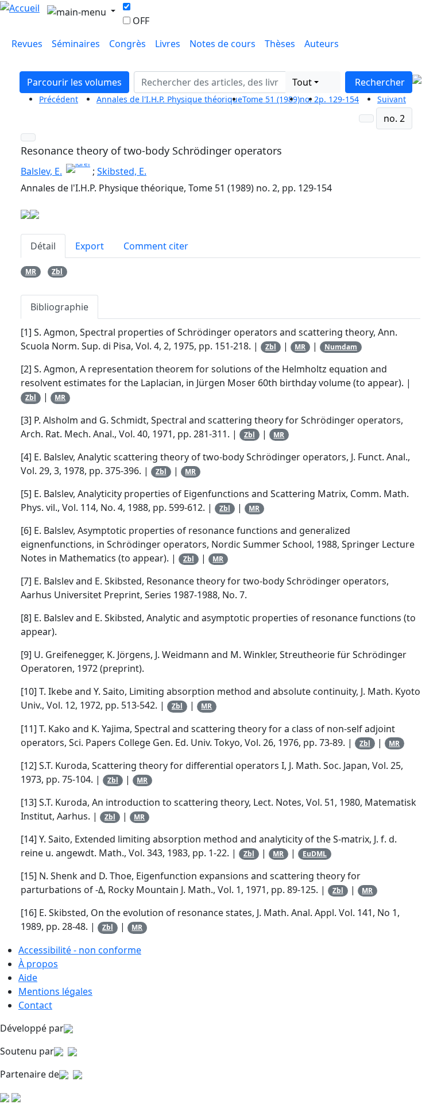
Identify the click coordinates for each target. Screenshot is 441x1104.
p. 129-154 (339, 99)
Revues (26, 43)
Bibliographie (59, 307)
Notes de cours (222, 43)
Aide (27, 977)
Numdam (340, 347)
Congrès (127, 43)
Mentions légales (55, 991)
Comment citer (155, 246)
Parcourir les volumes (74, 82)
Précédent (58, 99)
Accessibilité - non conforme (79, 950)
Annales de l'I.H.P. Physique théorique (169, 99)
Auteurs (321, 43)
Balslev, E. (41, 171)
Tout (302, 82)
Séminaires (76, 43)
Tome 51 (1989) (271, 99)
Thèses (280, 43)
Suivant (391, 99)
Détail (43, 246)
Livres (167, 43)
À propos (38, 963)
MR (30, 271)
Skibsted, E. (121, 171)
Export (89, 246)
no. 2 (394, 118)
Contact (35, 1005)
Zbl (57, 271)
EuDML (315, 854)
